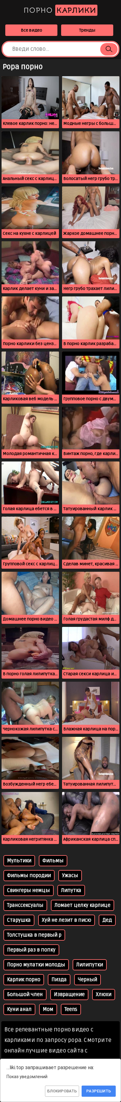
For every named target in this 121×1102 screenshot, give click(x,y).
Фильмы (53, 861)
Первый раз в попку (31, 950)
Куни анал (19, 1009)
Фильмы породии (29, 875)
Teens (71, 1009)
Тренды (87, 30)
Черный (87, 980)
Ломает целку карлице (82, 905)
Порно (60, 10)
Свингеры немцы (28, 890)
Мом (48, 1009)
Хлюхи (103, 994)
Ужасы (70, 875)
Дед (107, 920)
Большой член (25, 994)
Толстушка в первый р (34, 935)
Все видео (31, 30)
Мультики (19, 861)
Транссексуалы (25, 905)
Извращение (69, 994)
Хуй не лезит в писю (66, 920)
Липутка (71, 890)
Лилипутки (89, 965)
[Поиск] (109, 49)
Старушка (19, 920)
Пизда (59, 980)
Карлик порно (23, 980)
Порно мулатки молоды (36, 965)
